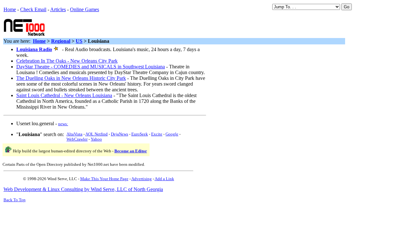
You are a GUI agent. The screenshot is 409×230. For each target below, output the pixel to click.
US (79, 41)
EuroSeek (139, 134)
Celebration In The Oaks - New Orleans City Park (67, 61)
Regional (60, 41)
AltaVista (74, 134)
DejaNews (119, 134)
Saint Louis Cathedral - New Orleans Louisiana (64, 95)
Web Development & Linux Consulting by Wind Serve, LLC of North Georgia (83, 189)
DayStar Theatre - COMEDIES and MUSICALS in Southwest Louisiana (90, 66)
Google (172, 134)
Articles (58, 9)
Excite (156, 134)
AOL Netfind (96, 134)
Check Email (33, 9)
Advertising (141, 178)
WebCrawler (77, 139)
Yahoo (96, 139)
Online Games (84, 9)
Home (10, 9)
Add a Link (164, 178)
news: (63, 123)
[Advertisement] (122, 26)
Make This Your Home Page (104, 178)
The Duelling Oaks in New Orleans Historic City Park (71, 78)
